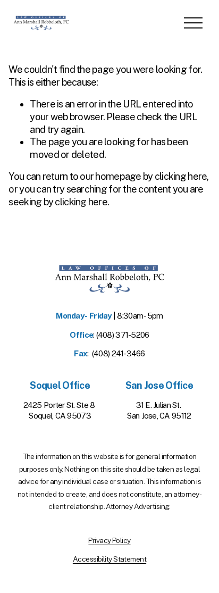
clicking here (181, 176)
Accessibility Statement (109, 559)
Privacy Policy (109, 540)
